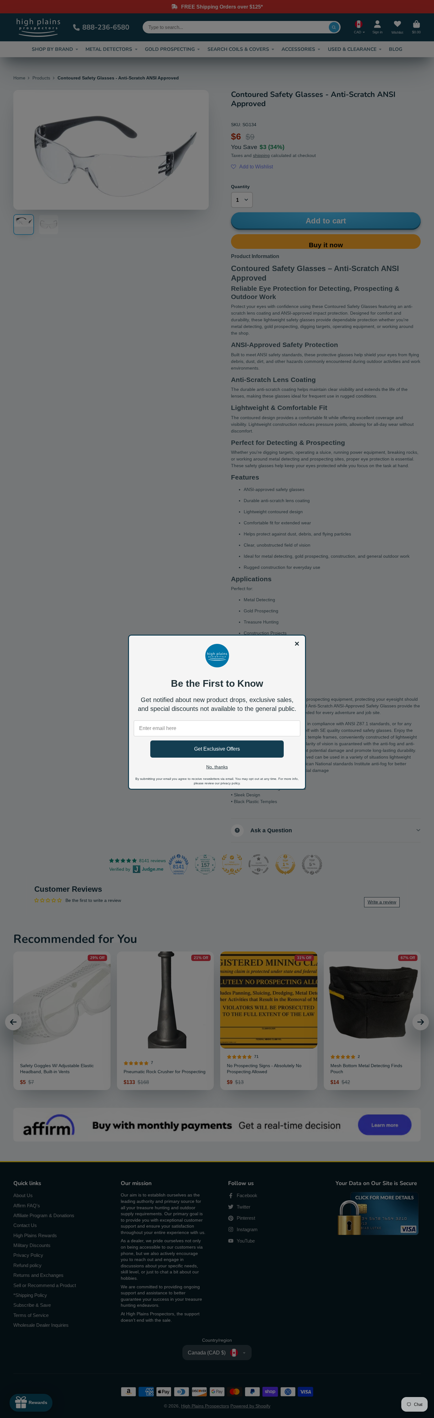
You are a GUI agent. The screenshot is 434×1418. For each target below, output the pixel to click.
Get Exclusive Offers (217, 749)
